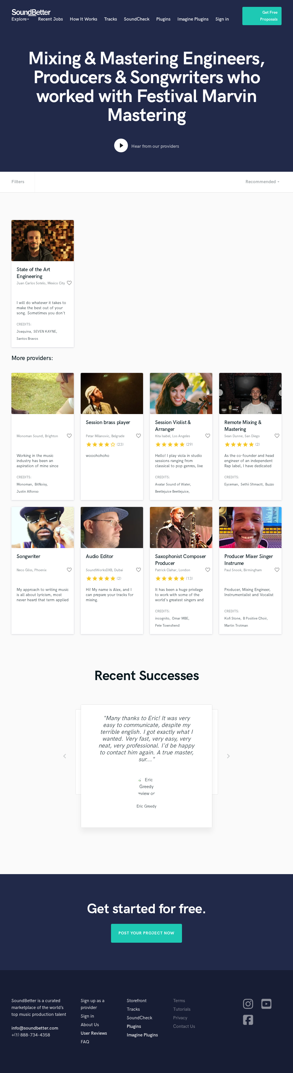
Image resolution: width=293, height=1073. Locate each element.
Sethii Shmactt (252, 484)
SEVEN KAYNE (44, 331)
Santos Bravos (27, 339)
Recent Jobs (50, 19)
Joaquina (24, 331)
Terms (179, 1001)
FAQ (85, 1042)
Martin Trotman (236, 626)
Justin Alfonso (28, 491)
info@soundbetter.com (34, 1028)
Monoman (24, 484)
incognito (162, 618)
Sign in (222, 19)
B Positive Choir (255, 618)
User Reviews (94, 1033)
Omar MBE (180, 618)
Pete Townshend (167, 626)
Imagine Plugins (193, 19)
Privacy (180, 1018)
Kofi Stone (232, 618)
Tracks (110, 19)
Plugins (163, 19)
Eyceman (231, 484)
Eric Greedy (146, 806)
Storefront (136, 1001)
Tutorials (182, 1009)
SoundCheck (136, 19)
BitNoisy (41, 484)
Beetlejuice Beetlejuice (172, 491)
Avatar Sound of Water (172, 484)
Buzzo (269, 484)
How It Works (83, 19)
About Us (90, 1025)
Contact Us (184, 1026)
